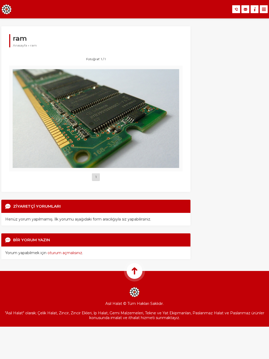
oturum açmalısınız (65, 252)
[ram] (96, 165)
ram (33, 45)
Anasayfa (20, 45)
